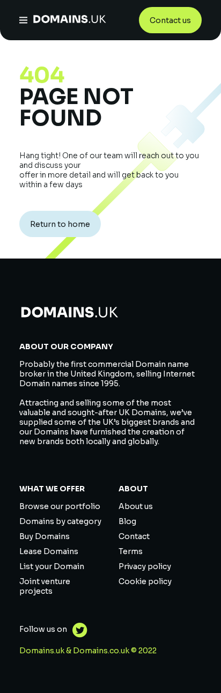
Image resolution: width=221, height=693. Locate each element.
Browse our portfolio (59, 506)
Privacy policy (145, 566)
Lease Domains (48, 551)
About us (136, 506)
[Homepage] (70, 20)
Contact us (170, 20)
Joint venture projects (44, 586)
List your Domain (51, 566)
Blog (127, 521)
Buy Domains (44, 536)
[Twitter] (77, 631)
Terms (131, 551)
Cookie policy (145, 581)
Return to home (60, 224)
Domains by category (60, 521)
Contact (134, 536)
